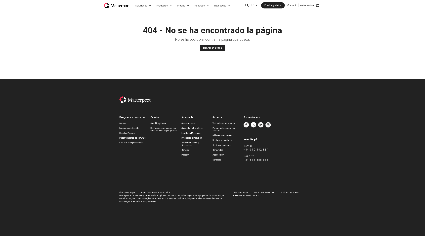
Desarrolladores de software (132, 138)
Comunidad (217, 150)
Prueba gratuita (272, 5)
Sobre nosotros (188, 123)
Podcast (185, 155)
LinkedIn (260, 124)
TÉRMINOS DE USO (240, 193)
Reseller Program (127, 133)
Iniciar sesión (307, 5)
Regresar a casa (212, 47)
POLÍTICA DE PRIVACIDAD (264, 193)
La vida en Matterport (191, 133)
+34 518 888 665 (256, 159)
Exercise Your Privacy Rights (245, 196)
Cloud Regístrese (158, 123)
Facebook (246, 124)
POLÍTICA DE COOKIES (289, 193)
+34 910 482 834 (256, 149)
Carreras (185, 150)
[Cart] (317, 5)
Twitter (253, 124)
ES (253, 5)
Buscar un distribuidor (129, 128)
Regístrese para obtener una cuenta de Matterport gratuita (163, 129)
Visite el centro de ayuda (223, 123)
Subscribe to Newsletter (192, 128)
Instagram (268, 124)
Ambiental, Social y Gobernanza (190, 144)
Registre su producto (222, 140)
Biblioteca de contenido (223, 135)
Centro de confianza (221, 145)
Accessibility (218, 155)
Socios (122, 123)
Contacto (292, 5)
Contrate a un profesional (131, 143)
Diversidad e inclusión (191, 138)
